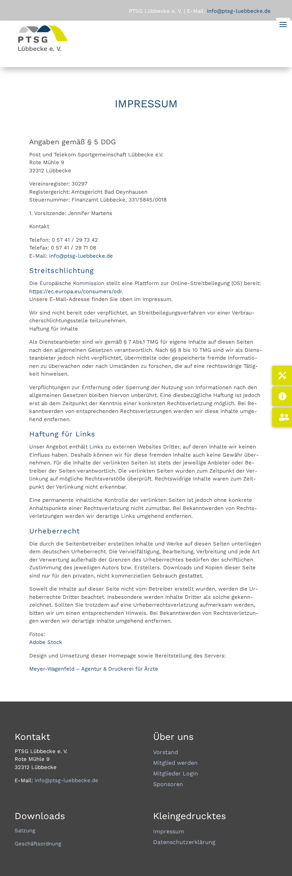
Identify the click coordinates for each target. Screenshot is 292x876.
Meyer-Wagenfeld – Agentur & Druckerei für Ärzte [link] (93, 669)
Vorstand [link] (165, 753)
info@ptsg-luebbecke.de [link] (81, 256)
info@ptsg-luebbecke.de (238, 11)
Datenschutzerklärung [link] (184, 842)
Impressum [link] (168, 832)
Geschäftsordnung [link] (38, 843)
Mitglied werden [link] (175, 763)
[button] (285, 833)
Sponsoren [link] (168, 785)
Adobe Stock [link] (45, 642)
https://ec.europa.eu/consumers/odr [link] (75, 291)
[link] (43, 51)
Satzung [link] (25, 830)
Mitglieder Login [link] (175, 774)
